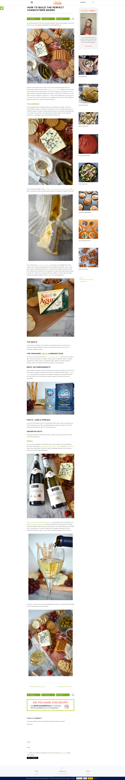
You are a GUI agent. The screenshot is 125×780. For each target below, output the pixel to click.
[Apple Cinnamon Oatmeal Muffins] (88, 201)
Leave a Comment (52, 13)
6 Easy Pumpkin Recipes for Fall (85, 240)
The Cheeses (33, 104)
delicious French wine (54, 89)
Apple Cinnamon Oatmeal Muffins (85, 212)
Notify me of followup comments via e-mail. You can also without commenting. (49, 754)
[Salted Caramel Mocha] (88, 65)
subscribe (63, 753)
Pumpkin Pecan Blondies (83, 269)
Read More (88, 46)
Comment (30, 724)
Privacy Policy (37, 774)
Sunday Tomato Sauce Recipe (84, 155)
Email (29, 747)
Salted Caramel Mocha (83, 76)
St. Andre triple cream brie (53, 356)
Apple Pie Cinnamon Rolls (83, 126)
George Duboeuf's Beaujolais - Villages (50, 446)
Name (29, 742)
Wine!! (30, 441)
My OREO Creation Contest (37, 686)
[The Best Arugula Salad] (88, 172)
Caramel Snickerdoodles (83, 105)
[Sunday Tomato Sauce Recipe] (88, 144)
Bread (45, 353)
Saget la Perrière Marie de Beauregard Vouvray (39, 522)
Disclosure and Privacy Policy (86, 279)
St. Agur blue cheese (43, 265)
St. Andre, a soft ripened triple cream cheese (57, 189)
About (37, 773)
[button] (1, 8)
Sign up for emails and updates (62, 773)
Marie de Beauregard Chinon (37, 524)
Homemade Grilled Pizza (64, 686)
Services (88, 774)
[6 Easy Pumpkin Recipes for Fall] (88, 229)
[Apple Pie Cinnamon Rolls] (88, 118)
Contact (82, 278)
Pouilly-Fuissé (70, 446)
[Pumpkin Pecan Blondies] (88, 257)
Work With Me (83, 281)
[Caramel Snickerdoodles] (88, 93)
